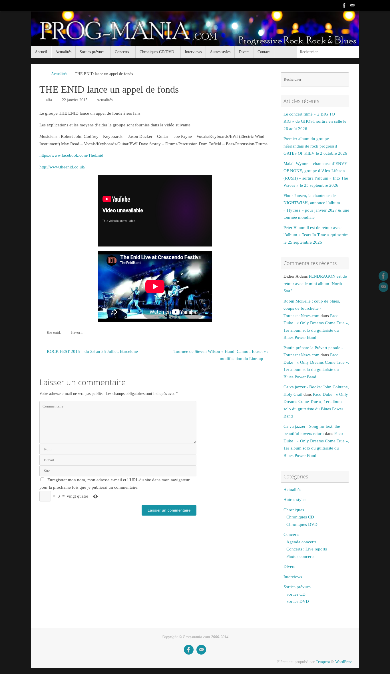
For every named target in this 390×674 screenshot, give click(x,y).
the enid (53, 332)
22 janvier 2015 (74, 100)
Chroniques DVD (301, 524)
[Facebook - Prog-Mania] (344, 5)
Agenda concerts (301, 542)
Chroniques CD (300, 517)
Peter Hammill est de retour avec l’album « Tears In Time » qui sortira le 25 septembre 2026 (316, 234)
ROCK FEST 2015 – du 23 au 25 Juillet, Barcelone (92, 351)
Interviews (293, 576)
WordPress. (344, 662)
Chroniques (294, 510)
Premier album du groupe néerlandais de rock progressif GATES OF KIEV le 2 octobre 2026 (315, 146)
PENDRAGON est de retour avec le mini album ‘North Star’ (315, 283)
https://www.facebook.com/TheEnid (71, 155)
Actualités (59, 74)
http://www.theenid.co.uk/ (62, 167)
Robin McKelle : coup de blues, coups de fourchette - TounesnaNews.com (312, 308)
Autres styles (295, 499)
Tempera (323, 662)
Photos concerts (300, 556)
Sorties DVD (297, 601)
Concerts (291, 534)
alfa (49, 100)
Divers (289, 566)
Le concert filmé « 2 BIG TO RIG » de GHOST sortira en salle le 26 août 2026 (315, 121)
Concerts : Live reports (306, 549)
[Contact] (352, 5)
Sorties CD (295, 594)
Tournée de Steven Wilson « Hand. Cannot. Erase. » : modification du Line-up (221, 355)
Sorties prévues (297, 586)
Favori (76, 332)
